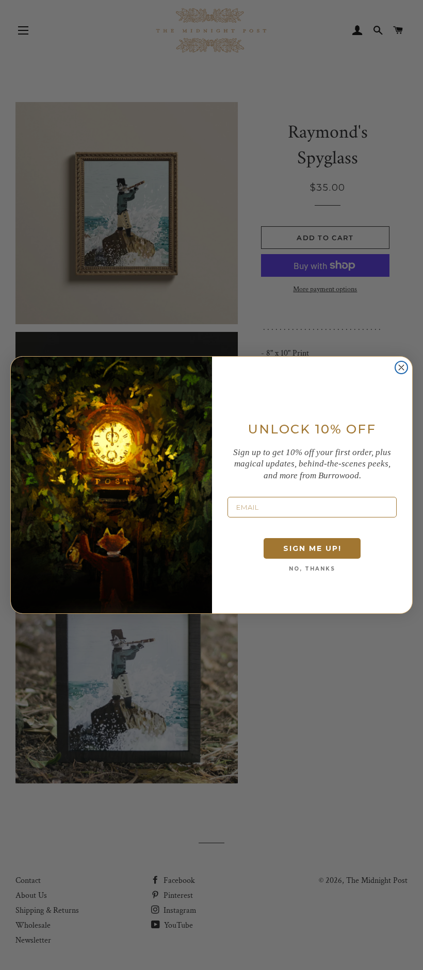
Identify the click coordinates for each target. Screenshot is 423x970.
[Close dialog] (401, 367)
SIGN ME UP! (312, 548)
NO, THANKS (312, 568)
